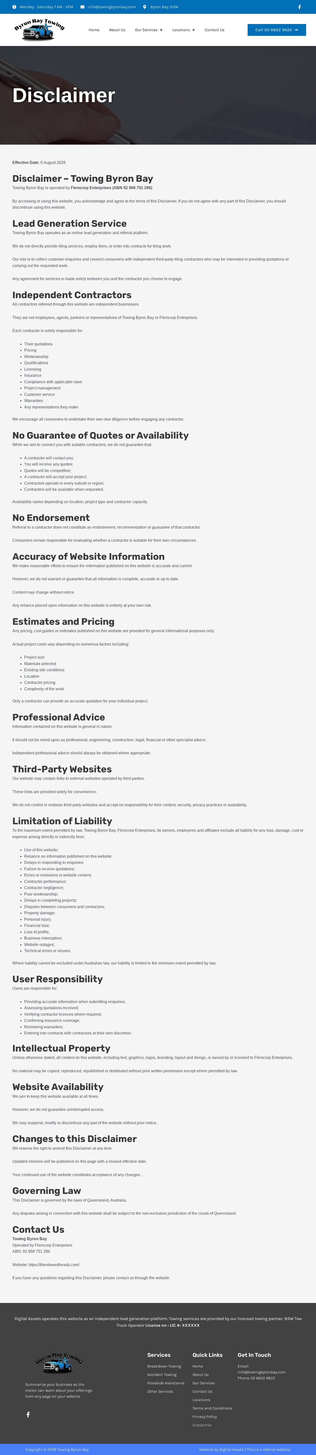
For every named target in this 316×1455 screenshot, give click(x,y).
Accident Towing (162, 1374)
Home (94, 29)
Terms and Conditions (212, 1408)
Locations (181, 29)
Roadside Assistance (165, 1383)
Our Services (146, 29)
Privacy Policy (205, 1416)
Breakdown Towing (164, 1366)
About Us (117, 29)
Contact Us (214, 29)
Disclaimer (202, 1425)
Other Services (160, 1391)
